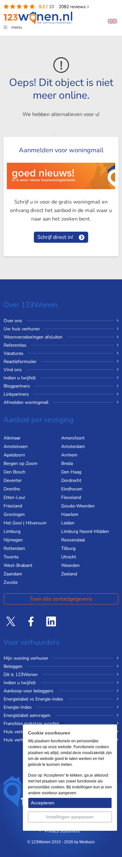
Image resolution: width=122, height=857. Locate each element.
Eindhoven (71, 489)
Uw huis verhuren (22, 329)
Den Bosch (14, 472)
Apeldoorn (14, 455)
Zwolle (11, 582)
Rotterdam (14, 548)
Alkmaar (12, 438)
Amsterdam (73, 446)
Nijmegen (13, 540)
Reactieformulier (20, 361)
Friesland (13, 506)
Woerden (70, 565)
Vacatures (13, 353)
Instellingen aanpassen (70, 816)
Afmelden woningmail (26, 402)
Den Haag (71, 472)
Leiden (68, 523)
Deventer (13, 480)
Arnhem (69, 455)
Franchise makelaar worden (31, 723)
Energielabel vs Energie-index (33, 699)
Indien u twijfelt (20, 378)
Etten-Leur (14, 497)
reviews (73, 7)
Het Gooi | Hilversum (25, 523)
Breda (67, 463)
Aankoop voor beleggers (28, 691)
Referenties (15, 345)
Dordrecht (71, 480)
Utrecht (68, 557)
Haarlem (69, 514)
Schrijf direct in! (55, 237)
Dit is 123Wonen (21, 674)
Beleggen (13, 666)
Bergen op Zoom (20, 463)
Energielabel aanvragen (27, 715)
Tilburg (68, 548)
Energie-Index (18, 707)
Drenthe (12, 489)
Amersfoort (73, 438)
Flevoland (71, 497)
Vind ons (13, 370)
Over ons (13, 321)
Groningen (14, 514)
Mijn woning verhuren (26, 658)
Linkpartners (16, 394)
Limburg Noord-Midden (85, 531)
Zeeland (69, 574)
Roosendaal (73, 540)
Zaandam (13, 574)
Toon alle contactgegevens (61, 598)
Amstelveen (16, 446)
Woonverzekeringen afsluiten (33, 337)
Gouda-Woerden (78, 506)
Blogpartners (17, 386)
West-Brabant (18, 565)
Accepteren (42, 802)
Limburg (12, 531)
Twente (11, 557)
